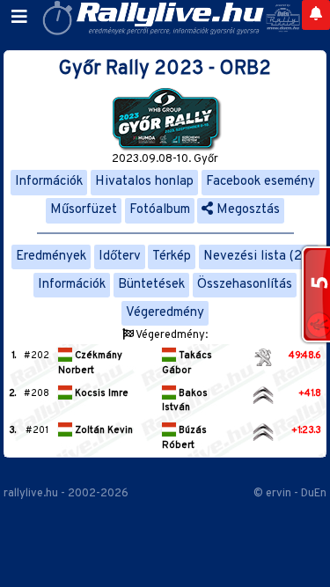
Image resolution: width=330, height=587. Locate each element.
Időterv (120, 256)
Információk (49, 181)
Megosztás (246, 210)
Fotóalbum (159, 210)
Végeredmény (165, 313)
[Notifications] (316, 15)
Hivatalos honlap (144, 181)
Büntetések (151, 284)
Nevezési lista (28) (258, 256)
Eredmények (51, 256)
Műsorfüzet (83, 210)
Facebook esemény (260, 181)
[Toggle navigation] (19, 18)
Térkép (171, 256)
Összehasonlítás (244, 284)
